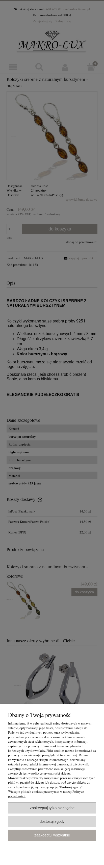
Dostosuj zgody (52, 821)
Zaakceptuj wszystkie (52, 835)
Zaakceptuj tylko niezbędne (52, 808)
